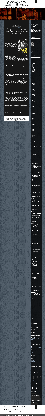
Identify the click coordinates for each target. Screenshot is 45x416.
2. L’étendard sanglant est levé (36, 294)
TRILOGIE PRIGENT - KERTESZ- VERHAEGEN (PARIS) (35, 297)
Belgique (33, 114)
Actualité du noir (33, 319)
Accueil (6, 7)
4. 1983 (33, 151)
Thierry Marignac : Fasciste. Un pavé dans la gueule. (17, 31)
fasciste (14, 119)
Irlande (33, 129)
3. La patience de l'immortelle (36, 201)
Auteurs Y (33, 106)
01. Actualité (33, 63)
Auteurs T (33, 101)
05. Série (33, 67)
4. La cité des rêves (34, 235)
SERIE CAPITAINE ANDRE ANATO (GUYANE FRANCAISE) (35, 158)
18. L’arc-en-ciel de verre (35, 226)
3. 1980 (33, 150)
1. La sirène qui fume (34, 298)
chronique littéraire (34, 402)
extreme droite (25, 119)
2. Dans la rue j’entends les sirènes (35, 246)
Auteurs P (33, 96)
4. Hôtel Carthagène (34, 278)
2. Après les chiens (34, 200)
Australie (33, 112)
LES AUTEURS (19, 118)
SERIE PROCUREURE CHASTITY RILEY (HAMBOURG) (36, 273)
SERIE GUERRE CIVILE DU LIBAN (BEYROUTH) (35, 211)
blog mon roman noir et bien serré (35, 395)
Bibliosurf (32, 320)
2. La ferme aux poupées (35, 233)
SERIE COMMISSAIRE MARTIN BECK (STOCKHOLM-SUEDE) (35, 173)
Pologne (33, 136)
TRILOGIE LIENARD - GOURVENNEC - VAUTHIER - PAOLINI (36, 292)
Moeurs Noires (33, 317)
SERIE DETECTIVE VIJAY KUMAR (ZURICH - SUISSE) (36, 205)
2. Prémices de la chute (35, 289)
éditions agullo (38, 400)
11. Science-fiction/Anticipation (35, 73)
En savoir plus (32, 415)
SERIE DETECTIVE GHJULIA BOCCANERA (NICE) (35, 198)
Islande (33, 130)
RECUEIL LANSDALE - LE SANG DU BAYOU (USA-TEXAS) (35, 153)
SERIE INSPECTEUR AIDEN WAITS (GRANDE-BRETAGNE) (35, 217)
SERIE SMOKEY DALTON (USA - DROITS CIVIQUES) (36, 281)
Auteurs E (33, 83)
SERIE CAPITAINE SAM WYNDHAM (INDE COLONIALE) (35, 165)
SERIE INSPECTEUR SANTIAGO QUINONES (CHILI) (35, 238)
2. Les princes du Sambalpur (35, 167)
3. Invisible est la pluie (35, 266)
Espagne (33, 124)
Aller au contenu (2, 0)
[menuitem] (6, 7)
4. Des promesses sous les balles (36, 249)
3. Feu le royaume (34, 257)
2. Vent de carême (34, 261)
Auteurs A (33, 78)
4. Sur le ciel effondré (35, 163)
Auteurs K (33, 90)
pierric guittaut (20, 119)
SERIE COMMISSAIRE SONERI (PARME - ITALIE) (36, 178)
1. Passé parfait (34, 260)
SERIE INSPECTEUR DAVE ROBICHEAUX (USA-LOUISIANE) (36, 223)
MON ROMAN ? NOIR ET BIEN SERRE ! (15, 2)
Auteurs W (33, 105)
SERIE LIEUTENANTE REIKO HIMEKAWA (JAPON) (35, 263)
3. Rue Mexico (34, 277)
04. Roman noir (11, 118)
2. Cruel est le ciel (34, 265)
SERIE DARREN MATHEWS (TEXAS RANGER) (35, 192)
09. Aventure (33, 71)
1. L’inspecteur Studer (35, 251)
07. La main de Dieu (34, 186)
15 (40, 376)
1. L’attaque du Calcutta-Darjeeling (36, 166)
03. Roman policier (34, 65)
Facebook (20, 7)
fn (22, 119)
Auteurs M (15, 118)
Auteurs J (33, 89)
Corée (33, 119)
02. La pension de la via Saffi (35, 180)
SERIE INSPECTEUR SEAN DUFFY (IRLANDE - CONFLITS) (35, 243)
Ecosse (33, 123)
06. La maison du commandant (36, 185)
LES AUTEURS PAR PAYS (24, 118)
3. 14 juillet (33, 295)
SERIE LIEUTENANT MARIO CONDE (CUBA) (35, 259)
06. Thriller (33, 68)
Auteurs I (33, 88)
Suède (33, 142)
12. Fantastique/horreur (34, 74)
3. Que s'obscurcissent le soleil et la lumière (36, 215)
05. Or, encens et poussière (35, 184)
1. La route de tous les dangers (36, 282)
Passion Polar (32, 316)
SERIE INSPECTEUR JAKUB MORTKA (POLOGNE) (35, 230)
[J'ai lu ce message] (44, 415)
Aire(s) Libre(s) (33, 318)
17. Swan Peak (34, 225)
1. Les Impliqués (34, 269)
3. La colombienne (34, 234)
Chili (33, 118)
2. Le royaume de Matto (35, 252)
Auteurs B (33, 79)
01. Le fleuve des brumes (35, 179)
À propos (15, 7)
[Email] (36, 1)
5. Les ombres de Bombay (35, 171)
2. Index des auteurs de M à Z (35, 77)
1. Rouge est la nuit (34, 264)
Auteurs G (33, 85)
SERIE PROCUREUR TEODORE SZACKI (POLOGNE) (36, 268)
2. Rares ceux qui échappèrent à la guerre (36, 213)
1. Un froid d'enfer (34, 154)
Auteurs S (33, 100)
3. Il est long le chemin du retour (36, 196)
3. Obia (33, 162)
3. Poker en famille (34, 209)
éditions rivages (33, 400)
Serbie (33, 140)
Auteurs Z (33, 107)
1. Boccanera (34, 199)
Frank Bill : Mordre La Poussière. (35, 334)
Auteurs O (33, 95)
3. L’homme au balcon (35, 176)
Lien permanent (17, 117)
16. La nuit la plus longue (35, 224)
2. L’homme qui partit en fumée (36, 175)
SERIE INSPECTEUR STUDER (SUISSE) (36, 250)
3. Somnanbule (34, 221)
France (17, 118)
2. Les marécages (34, 155)
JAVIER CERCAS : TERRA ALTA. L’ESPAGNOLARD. (35, 361)
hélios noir (16, 119)
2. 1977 (33, 149)
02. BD (32, 64)
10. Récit (33, 72)
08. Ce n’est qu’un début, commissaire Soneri (36, 188)
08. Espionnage (33, 70)
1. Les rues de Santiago (35, 239)
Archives (10, 7)
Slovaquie (33, 141)
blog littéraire (33, 393)
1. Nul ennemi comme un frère (36, 212)
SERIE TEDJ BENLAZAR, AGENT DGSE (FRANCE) (36, 286)
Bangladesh (33, 113)
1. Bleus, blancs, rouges (35, 293)
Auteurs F (33, 84)
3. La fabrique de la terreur (35, 290)
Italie (33, 131)
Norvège (33, 135)
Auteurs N (33, 94)
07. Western (33, 69)
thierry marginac (10, 119)
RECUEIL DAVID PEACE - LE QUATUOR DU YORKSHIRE (36, 146)
